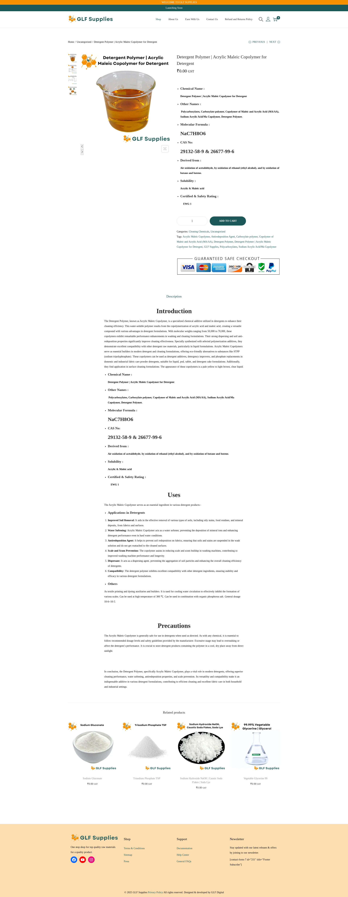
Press (126, 861)
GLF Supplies (211, 246)
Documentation (184, 848)
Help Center (183, 855)
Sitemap (128, 855)
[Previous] (82, 147)
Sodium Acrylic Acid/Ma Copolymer (257, 246)
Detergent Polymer (223, 241)
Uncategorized (84, 42)
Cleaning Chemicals (199, 231)
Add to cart (228, 221)
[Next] (82, 152)
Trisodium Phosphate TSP (146, 778)
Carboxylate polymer (247, 236)
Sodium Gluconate (92, 778)
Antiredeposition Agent (223, 236)
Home (71, 42)
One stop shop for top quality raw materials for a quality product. (93, 850)
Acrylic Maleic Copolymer (196, 236)
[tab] (174, 296)
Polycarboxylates (228, 246)
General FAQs (184, 861)
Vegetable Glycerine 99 (255, 778)
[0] (275, 19)
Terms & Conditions (134, 848)
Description (174, 296)
